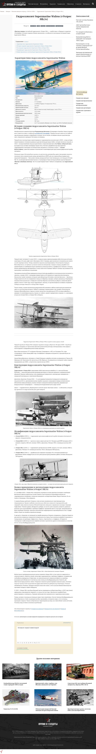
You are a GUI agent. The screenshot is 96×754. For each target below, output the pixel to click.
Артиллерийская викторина (81, 93)
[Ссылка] (35, 643)
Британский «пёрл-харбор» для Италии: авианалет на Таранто (46, 684)
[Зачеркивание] (24, 643)
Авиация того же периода (52, 609)
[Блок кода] (33, 643)
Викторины (86, 4)
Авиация (8, 11)
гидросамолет (59, 26)
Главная (2, 11)
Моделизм (53, 4)
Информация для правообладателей (23, 737)
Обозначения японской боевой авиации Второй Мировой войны (47, 709)
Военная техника (33, 4)
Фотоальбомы (44, 4)
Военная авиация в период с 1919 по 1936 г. (23, 11)
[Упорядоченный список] (26, 643)
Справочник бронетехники (84, 101)
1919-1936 (33, 26)
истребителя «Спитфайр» (42, 133)
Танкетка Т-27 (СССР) (11, 709)
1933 (38, 26)
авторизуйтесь (67, 622)
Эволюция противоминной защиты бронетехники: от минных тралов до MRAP (84, 54)
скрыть (26, 41)
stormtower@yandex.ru (55, 738)
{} (36, 642)
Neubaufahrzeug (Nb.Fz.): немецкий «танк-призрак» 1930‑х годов (83, 38)
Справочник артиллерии (83, 108)
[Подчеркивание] (22, 643)
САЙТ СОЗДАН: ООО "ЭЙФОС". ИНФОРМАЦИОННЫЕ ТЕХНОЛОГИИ (48, 745)
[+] (39, 642)
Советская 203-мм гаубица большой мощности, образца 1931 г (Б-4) (80, 684)
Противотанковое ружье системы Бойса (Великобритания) (79, 709)
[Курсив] (20, 643)
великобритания (50, 26)
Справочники (61, 4)
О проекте (78, 4)
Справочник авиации (37, 609)
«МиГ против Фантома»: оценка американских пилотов (83, 26)
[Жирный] (18, 643)
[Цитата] (31, 643)
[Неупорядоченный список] (29, 643)
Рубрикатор (70, 4)
